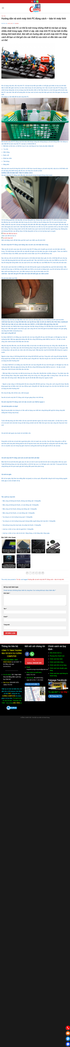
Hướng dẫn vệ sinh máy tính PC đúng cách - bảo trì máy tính (46, 579)
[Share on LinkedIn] (42, 572)
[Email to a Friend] (36, 572)
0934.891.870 (14, 682)
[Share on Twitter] (33, 572)
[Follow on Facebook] (34, 1)
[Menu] (3, 8)
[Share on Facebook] (30, 572)
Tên (5, 608)
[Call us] (37, 1)
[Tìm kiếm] (32, 1)
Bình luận (7, 593)
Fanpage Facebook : (58, 680)
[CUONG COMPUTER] (35, 8)
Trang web (7, 624)
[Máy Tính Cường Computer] (58, 685)
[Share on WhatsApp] (27, 572)
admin (17, 23)
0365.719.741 (8, 685)
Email (6, 616)
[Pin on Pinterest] (39, 572)
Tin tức (3, 16)
